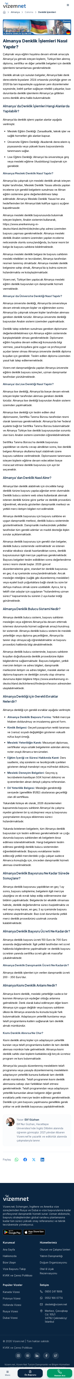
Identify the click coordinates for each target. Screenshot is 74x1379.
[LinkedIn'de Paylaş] (42, 1159)
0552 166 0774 (54, 1297)
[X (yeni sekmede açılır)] (55, 1355)
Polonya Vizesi (11, 1298)
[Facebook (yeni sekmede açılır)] (46, 1355)
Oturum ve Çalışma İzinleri (55, 1249)
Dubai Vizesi (10, 1317)
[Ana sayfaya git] (4, 12)
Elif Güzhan (32, 1119)
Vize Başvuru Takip (14, 1268)
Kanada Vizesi (11, 1291)
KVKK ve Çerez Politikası (17, 1275)
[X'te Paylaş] (34, 1159)
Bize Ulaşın (9, 1262)
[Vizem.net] (16, 1197)
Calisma (29, 12)
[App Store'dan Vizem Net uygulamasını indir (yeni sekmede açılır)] (34, 1232)
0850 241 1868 (53, 1291)
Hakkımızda (10, 1256)
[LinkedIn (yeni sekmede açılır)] (37, 1355)
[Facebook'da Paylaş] (25, 1159)
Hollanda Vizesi (12, 1304)
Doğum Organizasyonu (53, 1262)
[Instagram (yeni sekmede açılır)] (18, 1355)
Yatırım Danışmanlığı (51, 1256)
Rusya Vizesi (10, 1311)
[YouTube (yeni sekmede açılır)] (27, 1355)
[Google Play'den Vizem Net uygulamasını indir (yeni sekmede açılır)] (12, 1232)
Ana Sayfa (9, 1249)
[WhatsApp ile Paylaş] (16, 1159)
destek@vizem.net (56, 1304)
